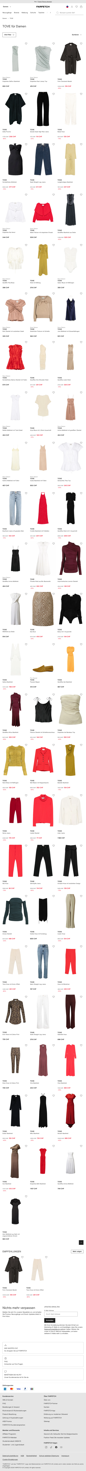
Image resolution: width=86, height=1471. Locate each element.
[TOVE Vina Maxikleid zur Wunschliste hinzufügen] (53, 1045)
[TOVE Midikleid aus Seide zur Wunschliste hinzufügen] (26, 594)
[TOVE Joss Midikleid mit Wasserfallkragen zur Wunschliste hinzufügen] (81, 293)
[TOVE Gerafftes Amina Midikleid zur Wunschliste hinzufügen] (26, 543)
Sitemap (47, 1421)
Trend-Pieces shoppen (45, 1)
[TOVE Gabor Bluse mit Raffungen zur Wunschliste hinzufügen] (81, 245)
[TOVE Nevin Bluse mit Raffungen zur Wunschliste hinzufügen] (26, 745)
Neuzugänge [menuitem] (7, 12)
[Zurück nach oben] (81, 1242)
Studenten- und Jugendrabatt (13, 1444)
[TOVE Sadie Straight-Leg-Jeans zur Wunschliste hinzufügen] (53, 997)
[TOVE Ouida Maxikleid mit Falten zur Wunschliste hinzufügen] (53, 443)
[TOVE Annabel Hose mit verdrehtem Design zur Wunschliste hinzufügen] (81, 845)
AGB (22, 1455)
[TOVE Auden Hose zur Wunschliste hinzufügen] (81, 896)
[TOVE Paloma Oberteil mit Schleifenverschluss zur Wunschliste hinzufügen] (53, 694)
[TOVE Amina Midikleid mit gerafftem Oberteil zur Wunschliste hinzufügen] (81, 392)
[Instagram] (46, 1447)
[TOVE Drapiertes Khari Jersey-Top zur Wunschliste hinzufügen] (53, 43)
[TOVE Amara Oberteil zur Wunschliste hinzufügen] (26, 896)
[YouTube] (61, 1447)
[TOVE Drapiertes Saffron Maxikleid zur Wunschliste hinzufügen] (26, 43)
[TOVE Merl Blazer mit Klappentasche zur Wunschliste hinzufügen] (53, 745)
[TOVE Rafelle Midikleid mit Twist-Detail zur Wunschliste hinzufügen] (26, 392)
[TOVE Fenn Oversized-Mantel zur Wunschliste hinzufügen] (81, 43)
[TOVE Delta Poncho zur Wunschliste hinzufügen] (26, 94)
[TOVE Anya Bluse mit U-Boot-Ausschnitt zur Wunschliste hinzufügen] (53, 392)
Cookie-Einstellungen (10, 1459)
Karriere (46, 1407)
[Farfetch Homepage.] (43, 7)
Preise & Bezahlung (9, 1414)
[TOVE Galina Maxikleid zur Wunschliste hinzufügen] (26, 644)
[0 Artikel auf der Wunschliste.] (76, 6)
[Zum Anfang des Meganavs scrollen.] (50, 12)
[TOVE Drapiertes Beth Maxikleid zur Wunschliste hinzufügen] (53, 1146)
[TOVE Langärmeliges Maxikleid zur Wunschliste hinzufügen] (81, 144)
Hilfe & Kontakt (8, 1400)
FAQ (6, 1361)
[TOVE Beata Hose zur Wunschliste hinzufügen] (81, 94)
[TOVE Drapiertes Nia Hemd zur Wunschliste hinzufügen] (26, 194)
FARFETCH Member (10, 1437)
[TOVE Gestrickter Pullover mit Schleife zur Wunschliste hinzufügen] (53, 293)
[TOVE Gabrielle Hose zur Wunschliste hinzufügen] (81, 997)
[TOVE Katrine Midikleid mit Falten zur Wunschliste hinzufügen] (26, 443)
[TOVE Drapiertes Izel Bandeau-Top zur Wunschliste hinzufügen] (81, 694)
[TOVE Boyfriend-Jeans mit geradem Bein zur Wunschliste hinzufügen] (26, 493)
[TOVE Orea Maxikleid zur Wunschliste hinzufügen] (81, 1045)
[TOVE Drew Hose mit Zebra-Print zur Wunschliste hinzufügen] (26, 1045)
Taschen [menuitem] (41, 12)
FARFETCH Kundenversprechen (14, 1425)
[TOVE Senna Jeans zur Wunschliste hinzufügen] (26, 795)
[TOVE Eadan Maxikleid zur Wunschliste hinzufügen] (26, 1095)
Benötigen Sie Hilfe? (12, 1375)
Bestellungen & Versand (11, 1407)
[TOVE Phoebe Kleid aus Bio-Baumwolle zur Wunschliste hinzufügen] (53, 543)
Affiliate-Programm (9, 1434)
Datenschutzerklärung (52, 1329)
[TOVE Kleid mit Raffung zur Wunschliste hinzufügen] (53, 245)
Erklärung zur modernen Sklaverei (56, 1414)
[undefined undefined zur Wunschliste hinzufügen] (22, 1257)
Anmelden (49, 1320)
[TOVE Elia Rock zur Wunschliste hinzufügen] (53, 594)
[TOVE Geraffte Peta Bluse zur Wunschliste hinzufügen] (26, 245)
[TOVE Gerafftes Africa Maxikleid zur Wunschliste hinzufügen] (26, 694)
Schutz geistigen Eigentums (49, 1455)
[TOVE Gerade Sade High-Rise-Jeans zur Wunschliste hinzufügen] (53, 94)
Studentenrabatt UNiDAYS (12, 1441)
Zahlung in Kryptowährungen (13, 1418)
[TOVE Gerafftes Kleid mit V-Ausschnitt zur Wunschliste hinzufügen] (81, 493)
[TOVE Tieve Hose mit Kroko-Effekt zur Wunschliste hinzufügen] (26, 946)
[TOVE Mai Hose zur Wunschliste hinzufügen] (26, 845)
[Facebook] (56, 1447)
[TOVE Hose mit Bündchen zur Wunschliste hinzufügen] (81, 946)
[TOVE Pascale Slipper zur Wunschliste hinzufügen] (53, 644)
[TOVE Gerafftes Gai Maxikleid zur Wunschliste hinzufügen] (81, 644)
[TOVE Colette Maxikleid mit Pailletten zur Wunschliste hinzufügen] (53, 493)
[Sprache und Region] (67, 6)
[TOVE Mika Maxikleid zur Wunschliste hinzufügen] (53, 1095)
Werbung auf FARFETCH (53, 1418)
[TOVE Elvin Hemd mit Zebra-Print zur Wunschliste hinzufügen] (26, 997)
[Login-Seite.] (72, 6)
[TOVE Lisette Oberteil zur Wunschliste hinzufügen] (53, 795)
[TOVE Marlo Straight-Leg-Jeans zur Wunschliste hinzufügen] (53, 946)
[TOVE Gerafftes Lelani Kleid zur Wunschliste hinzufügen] (81, 342)
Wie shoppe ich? (11, 1348)
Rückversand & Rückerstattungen (14, 1410)
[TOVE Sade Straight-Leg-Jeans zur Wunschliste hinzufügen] (53, 144)
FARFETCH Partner (50, 1403)
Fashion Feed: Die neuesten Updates (57, 1437)
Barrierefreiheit (31, 1455)
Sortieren (75, 35)
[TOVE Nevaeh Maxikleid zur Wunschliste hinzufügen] (81, 1095)
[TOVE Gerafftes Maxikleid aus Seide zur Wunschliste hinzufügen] (81, 194)
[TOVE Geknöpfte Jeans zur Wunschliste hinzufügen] (53, 845)
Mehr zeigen (77, 1251)
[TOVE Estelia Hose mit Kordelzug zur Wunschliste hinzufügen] (53, 896)
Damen (5, 6)
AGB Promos (7, 1421)
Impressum (65, 1455)
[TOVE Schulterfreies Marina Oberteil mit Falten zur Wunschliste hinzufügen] (26, 342)
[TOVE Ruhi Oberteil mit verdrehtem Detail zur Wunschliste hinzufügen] (26, 293)
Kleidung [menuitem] (25, 12)
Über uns (47, 1400)
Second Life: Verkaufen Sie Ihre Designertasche (61, 1434)
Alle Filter (7, 35)
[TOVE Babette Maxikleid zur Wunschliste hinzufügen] (81, 745)
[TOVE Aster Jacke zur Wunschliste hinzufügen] (81, 795)
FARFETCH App (49, 1410)
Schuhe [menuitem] (33, 12)
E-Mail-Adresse (49, 1310)
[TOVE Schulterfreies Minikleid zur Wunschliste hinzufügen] (26, 144)
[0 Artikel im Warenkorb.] (81, 6)
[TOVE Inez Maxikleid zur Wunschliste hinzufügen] (26, 1146)
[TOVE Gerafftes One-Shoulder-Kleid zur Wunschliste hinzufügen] (53, 342)
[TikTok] (51, 1447)
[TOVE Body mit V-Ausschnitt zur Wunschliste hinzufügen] (81, 594)
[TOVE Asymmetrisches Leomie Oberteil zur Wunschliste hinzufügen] (81, 543)
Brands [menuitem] (16, 12)
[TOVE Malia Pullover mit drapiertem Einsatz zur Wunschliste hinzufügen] (53, 194)
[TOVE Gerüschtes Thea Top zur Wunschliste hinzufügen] (81, 443)
